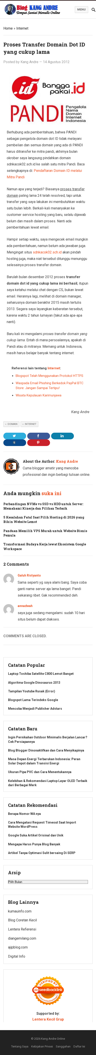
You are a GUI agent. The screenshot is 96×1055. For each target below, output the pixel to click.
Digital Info (16, 956)
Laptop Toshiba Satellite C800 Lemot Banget (41, 673)
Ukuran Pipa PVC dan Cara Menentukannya (39, 772)
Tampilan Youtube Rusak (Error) (31, 691)
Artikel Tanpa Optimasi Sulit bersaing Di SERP (41, 853)
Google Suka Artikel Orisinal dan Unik (35, 835)
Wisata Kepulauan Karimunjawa (38, 395)
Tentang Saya (19, 1046)
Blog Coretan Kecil (22, 920)
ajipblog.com (18, 947)
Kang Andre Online (53, 1038)
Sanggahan (63, 1046)
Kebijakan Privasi (42, 1046)
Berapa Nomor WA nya (24, 814)
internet (30, 424)
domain (12, 424)
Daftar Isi (79, 1046)
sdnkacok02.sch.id (47, 252)
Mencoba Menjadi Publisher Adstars (35, 708)
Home (8, 28)
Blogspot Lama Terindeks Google (33, 700)
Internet (22, 28)
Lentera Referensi (22, 929)
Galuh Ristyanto (29, 575)
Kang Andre (29, 62)
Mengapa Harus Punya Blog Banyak (34, 844)
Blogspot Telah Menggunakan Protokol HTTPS (49, 376)
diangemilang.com (22, 938)
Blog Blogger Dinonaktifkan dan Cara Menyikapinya (46, 750)
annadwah (25, 606)
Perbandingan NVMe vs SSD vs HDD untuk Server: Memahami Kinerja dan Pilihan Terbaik (43, 506)
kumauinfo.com (19, 911)
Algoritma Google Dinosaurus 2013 (34, 682)
